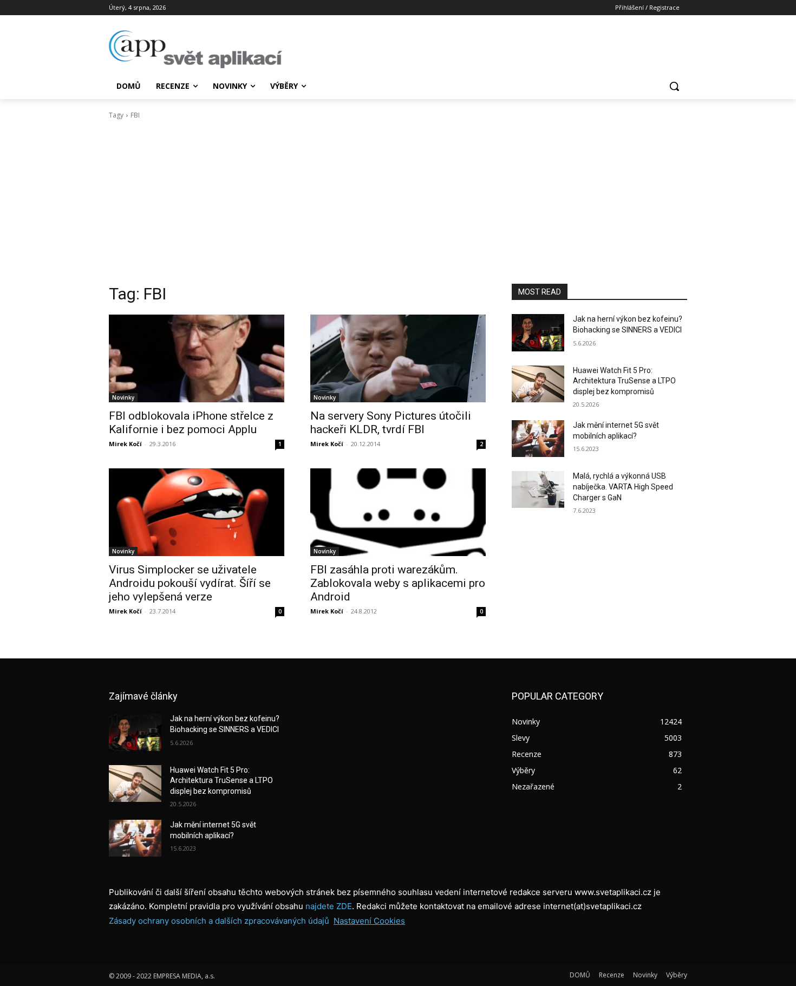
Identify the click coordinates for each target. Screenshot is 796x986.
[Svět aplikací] (195, 49)
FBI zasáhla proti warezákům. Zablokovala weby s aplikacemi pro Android (397, 583)
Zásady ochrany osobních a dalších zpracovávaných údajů (219, 921)
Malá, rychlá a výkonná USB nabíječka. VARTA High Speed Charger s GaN (623, 486)
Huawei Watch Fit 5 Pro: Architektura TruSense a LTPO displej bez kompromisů (624, 381)
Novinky (123, 397)
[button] (674, 86)
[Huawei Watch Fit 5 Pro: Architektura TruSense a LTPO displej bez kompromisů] (538, 383)
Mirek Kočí (125, 444)
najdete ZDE (328, 906)
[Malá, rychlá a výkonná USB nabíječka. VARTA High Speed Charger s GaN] (538, 489)
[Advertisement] (398, 202)
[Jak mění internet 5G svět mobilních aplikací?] (538, 438)
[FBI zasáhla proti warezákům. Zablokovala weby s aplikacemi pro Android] (398, 512)
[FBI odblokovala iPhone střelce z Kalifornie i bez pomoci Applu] (196, 358)
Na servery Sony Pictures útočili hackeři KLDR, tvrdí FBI (390, 422)
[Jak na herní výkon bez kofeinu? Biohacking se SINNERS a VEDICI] (538, 332)
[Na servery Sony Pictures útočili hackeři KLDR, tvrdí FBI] (398, 358)
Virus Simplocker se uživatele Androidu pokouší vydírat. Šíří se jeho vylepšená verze (190, 583)
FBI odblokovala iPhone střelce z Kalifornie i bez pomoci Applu (191, 422)
